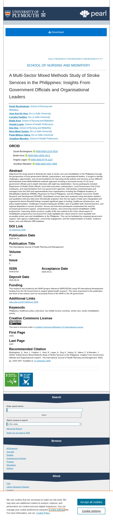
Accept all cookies (91, 502)
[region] (56, 506)
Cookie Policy (43, 513)
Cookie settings (56, 510)
